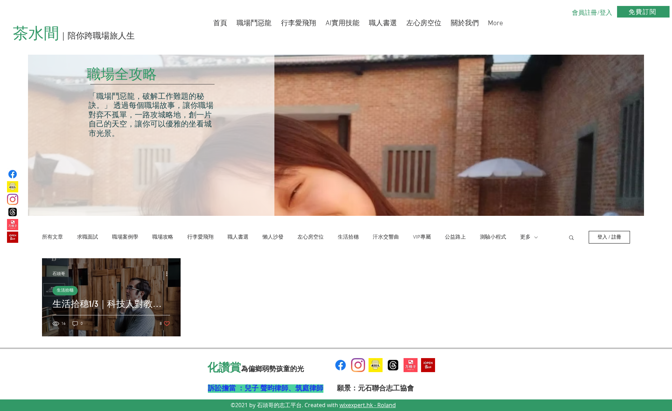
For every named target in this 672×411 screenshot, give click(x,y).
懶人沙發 (273, 237)
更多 (525, 237)
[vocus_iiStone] (411, 365)
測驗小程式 (493, 237)
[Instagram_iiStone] (358, 365)
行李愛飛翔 (200, 237)
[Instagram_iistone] (12, 199)
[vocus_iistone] (12, 224)
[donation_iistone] (12, 186)
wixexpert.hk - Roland (368, 405)
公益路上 (455, 237)
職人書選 (237, 237)
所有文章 (52, 237)
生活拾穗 (348, 237)
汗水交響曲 (386, 237)
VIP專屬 (422, 237)
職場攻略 (162, 237)
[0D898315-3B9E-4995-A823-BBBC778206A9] (376, 365)
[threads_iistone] (12, 212)
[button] (571, 238)
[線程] (393, 365)
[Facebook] (12, 174)
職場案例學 (125, 237)
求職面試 (87, 237)
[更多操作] (169, 273)
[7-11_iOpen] (12, 237)
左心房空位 (311, 237)
